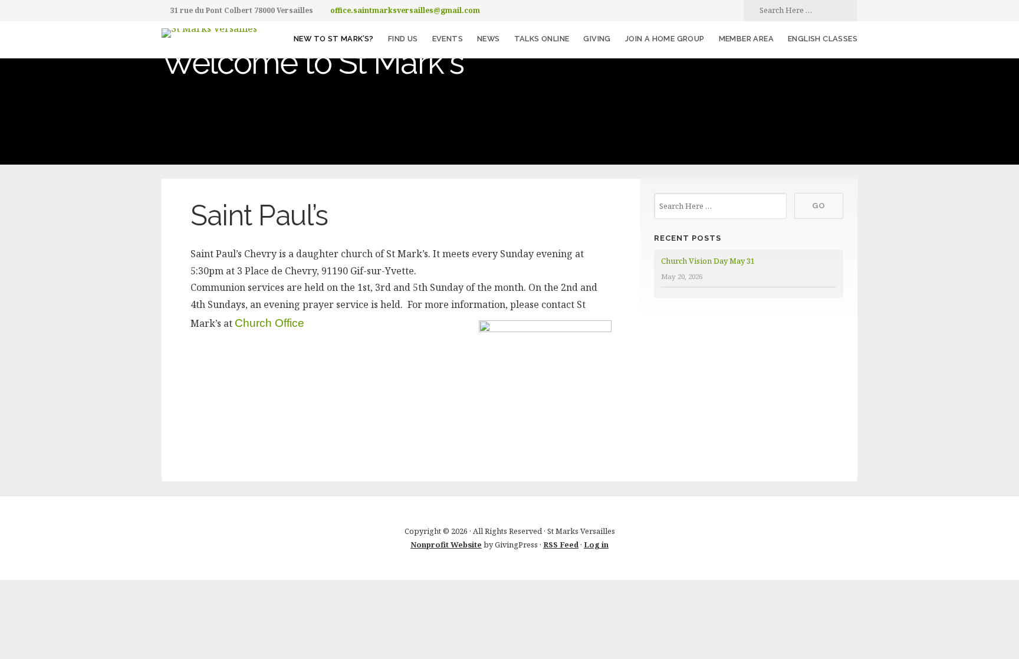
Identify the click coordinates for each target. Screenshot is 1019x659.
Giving (596, 38)
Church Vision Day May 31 (708, 260)
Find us (403, 38)
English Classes (822, 38)
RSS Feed (560, 544)
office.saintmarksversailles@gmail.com (405, 10)
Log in (596, 544)
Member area (746, 38)
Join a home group (665, 38)
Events (447, 38)
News (488, 38)
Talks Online (542, 38)
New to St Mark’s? (334, 38)
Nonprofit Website (446, 544)
